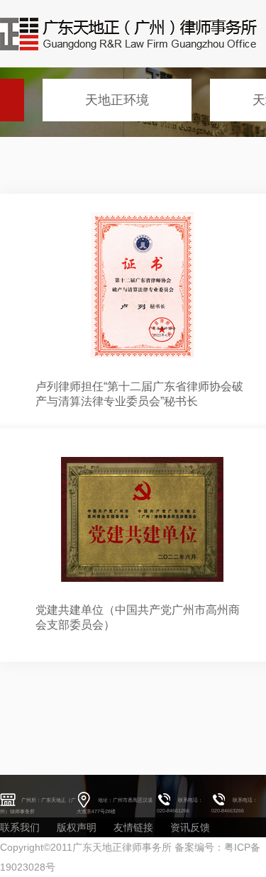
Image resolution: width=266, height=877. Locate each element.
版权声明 (76, 827)
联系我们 (20, 827)
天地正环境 (117, 100)
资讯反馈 (190, 827)
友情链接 (133, 827)
